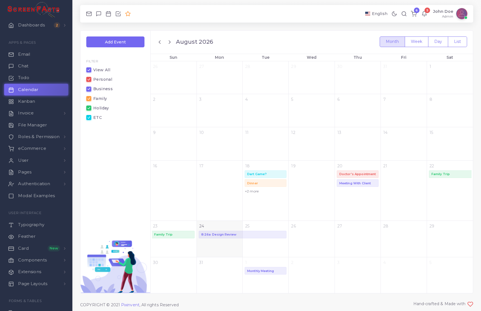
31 (385, 66)
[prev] (160, 42)
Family (100, 98)
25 (247, 226)
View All (101, 69)
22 (432, 165)
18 (247, 165)
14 (385, 132)
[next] (170, 42)
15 (431, 132)
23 (155, 226)
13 (339, 132)
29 (293, 66)
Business (103, 88)
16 (155, 165)
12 (293, 132)
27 (201, 66)
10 (201, 132)
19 (293, 165)
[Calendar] (108, 14)
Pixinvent (130, 304)
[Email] (89, 14)
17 (201, 165)
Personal (102, 79)
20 (339, 165)
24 (201, 226)
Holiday (101, 108)
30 (339, 66)
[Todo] (118, 14)
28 (247, 66)
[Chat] (99, 14)
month (392, 41)
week (416, 41)
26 (155, 66)
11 (247, 132)
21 (385, 165)
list (457, 41)
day (438, 41)
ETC (97, 117)
